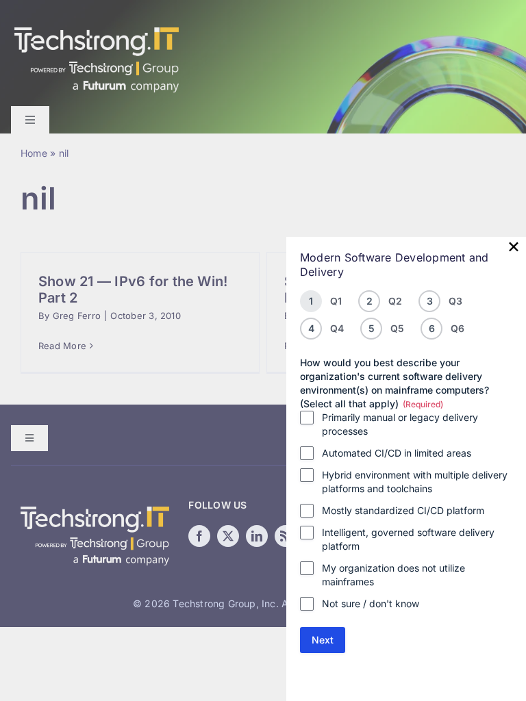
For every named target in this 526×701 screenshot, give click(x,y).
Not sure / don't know (370, 603)
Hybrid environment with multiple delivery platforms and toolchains (415, 481)
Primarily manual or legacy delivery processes (400, 424)
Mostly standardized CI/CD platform (403, 510)
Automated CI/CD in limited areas (396, 453)
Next (323, 640)
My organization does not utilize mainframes (393, 574)
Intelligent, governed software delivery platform (408, 539)
